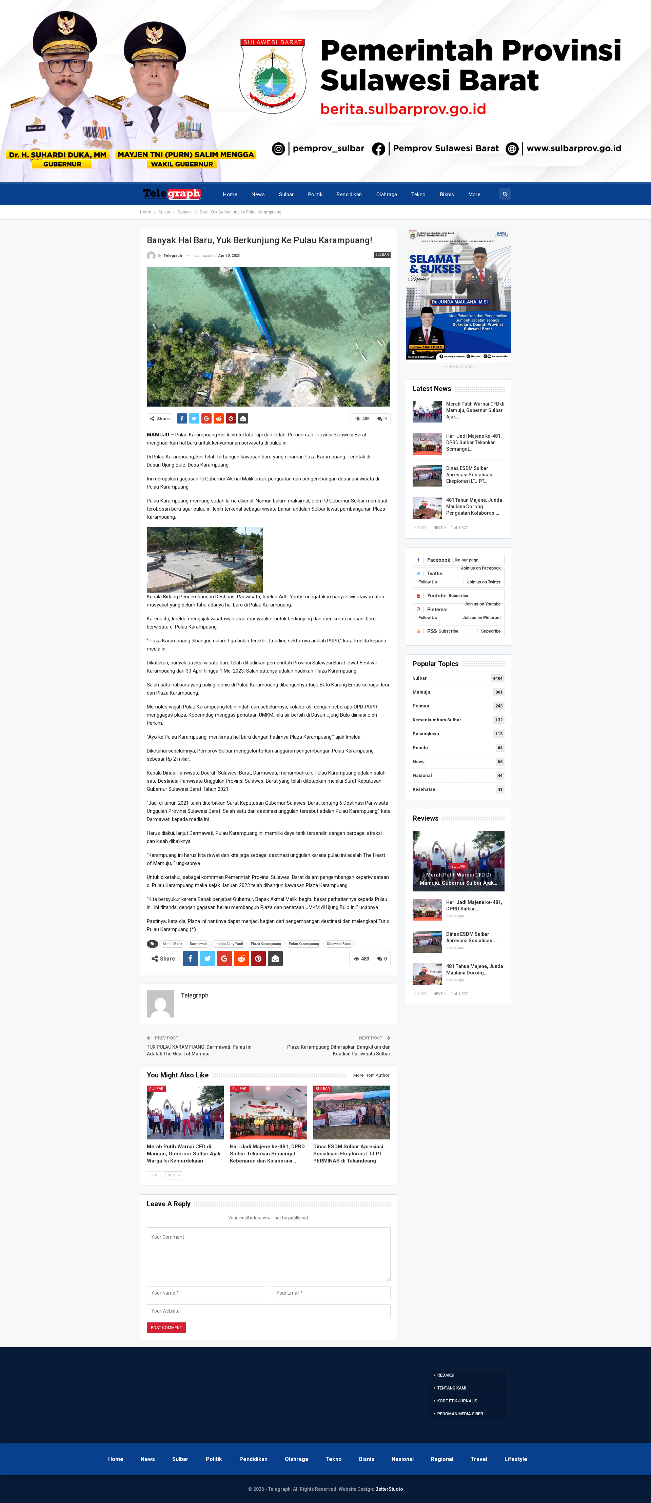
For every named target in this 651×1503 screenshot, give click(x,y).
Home (230, 194)
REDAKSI (445, 1375)
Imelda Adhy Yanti (229, 944)
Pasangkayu (426, 733)
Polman (421, 705)
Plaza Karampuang (266, 944)
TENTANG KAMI (451, 1388)
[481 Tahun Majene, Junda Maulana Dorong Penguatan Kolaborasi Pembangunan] (427, 508)
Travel (479, 1459)
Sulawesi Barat (339, 944)
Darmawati (198, 944)
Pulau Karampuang (304, 944)
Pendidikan (349, 194)
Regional (442, 1459)
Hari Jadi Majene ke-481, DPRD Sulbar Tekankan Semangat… (473, 442)
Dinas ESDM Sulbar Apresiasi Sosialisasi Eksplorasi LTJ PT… (470, 475)
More (475, 194)
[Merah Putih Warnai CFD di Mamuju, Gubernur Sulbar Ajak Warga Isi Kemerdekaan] (185, 1112)
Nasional (422, 775)
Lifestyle (516, 1459)
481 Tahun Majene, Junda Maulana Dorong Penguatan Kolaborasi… (474, 506)
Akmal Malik (172, 944)
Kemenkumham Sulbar (437, 719)
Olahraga (386, 194)
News (258, 194)
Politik (315, 194)
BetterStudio (389, 1489)
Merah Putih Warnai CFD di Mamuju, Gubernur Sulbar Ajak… (475, 410)
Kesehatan (424, 789)
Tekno (418, 194)
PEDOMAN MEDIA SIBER (460, 1414)
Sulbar (286, 194)
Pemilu (420, 747)
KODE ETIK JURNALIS (457, 1401)
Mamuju (421, 692)
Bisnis (447, 194)
